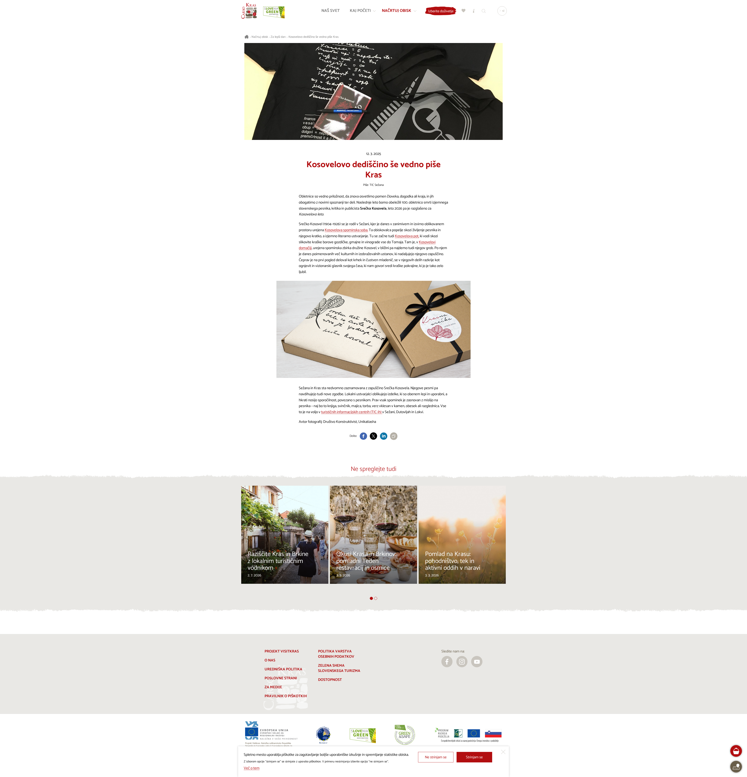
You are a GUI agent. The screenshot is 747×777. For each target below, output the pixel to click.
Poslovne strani (281, 678)
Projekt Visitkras (282, 651)
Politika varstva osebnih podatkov (336, 654)
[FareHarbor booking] (736, 751)
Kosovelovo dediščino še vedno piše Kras (313, 37)
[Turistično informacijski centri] (474, 11)
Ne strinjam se (436, 757)
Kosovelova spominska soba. (346, 230)
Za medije (273, 687)
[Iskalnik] (484, 11)
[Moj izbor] (463, 11)
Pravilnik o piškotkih (286, 696)
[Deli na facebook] (363, 436)
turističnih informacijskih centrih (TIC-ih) (351, 412)
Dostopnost (330, 680)
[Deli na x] (373, 436)
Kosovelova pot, (407, 236)
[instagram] (462, 661)
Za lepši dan (278, 37)
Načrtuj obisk (260, 37)
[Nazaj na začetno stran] (249, 11)
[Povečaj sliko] (373, 329)
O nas (270, 660)
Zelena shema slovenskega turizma (339, 668)
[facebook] (447, 661)
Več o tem (252, 768)
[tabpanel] (284, 541)
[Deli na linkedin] (383, 436)
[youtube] (476, 661)
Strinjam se (474, 757)
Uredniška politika (283, 669)
